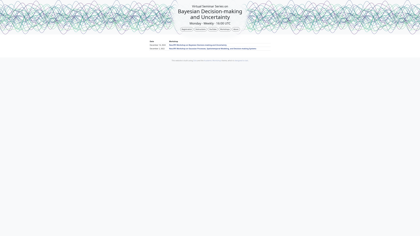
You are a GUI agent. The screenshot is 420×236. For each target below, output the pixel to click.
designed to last (241, 60)
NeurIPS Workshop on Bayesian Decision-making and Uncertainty (198, 45)
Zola (195, 60)
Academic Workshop (212, 60)
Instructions (201, 29)
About (235, 29)
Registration (187, 29)
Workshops (225, 29)
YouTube (212, 29)
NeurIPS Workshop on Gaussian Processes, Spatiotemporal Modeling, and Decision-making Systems (212, 48)
